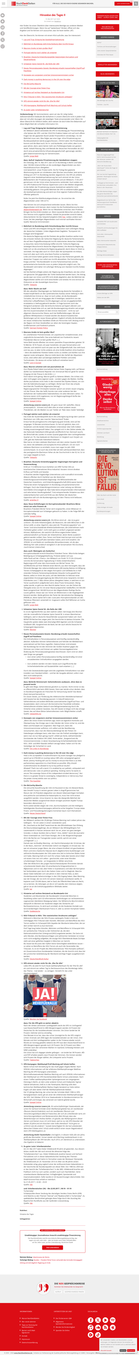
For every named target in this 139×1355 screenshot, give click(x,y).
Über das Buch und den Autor (106, 495)
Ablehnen (123, 1350)
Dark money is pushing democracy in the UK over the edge (47, 79)
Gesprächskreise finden (74, 1292)
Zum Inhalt (100, 499)
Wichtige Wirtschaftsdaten (105, 255)
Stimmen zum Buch (103, 433)
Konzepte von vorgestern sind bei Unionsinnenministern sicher (49, 75)
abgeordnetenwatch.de (33, 209)
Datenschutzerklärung (30, 1343)
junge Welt (34, 156)
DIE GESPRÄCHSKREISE (69, 1283)
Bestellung (100, 437)
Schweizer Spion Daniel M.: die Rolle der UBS (41, 64)
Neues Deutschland (37, 813)
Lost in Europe (35, 363)
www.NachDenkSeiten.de (23, 1353)
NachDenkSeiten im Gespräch (107, 114)
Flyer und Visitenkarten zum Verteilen (107, 266)
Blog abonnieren (107, 74)
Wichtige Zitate (102, 251)
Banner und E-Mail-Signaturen (28, 1331)
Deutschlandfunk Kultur (39, 959)
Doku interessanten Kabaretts (106, 240)
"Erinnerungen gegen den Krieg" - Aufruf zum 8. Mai (107, 16)
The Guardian (35, 781)
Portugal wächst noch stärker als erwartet (40, 52)
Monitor (33, 629)
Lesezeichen (101, 425)
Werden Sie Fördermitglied (65, 1327)
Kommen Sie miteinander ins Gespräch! (68, 1287)
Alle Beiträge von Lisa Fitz (105, 100)
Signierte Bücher (102, 441)
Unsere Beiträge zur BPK (105, 293)
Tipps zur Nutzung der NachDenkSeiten (30, 1326)
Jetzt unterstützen (124, 3)
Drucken (2, 21)
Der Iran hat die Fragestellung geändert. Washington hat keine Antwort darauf (107, 176)
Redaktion (57, 21)
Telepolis (33, 285)
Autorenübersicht (107, 322)
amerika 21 (34, 500)
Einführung (100, 503)
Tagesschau (34, 1060)
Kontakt (24, 1336)
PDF (2, 27)
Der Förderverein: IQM (64, 1318)
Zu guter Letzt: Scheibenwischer (36, 110)
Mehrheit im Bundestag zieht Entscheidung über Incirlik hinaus (49, 44)
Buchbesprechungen (103, 511)
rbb (31, 1184)
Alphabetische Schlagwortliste (107, 277)
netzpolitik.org (35, 714)
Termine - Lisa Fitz (103, 104)
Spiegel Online (35, 401)
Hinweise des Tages (27, 1214)
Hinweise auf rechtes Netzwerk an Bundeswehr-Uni (44, 92)
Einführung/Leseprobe (104, 429)
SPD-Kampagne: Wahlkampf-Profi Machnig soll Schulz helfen (48, 105)
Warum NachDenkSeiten (30, 1318)
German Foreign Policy (39, 328)
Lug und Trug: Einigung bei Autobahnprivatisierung (44, 39)
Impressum (26, 1339)
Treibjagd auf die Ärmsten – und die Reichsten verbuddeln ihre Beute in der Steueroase (107, 185)
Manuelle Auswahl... (107, 1350)
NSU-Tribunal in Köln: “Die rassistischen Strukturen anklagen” (48, 97)
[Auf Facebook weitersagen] (2, 35)
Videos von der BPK (103, 297)
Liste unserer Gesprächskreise (106, 51)
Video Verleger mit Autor (105, 507)
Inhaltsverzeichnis (103, 421)
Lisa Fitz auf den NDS (107, 83)
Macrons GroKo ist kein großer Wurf (38, 48)
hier (63, 217)
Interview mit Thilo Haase (105, 55)
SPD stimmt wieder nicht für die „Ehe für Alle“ (42, 101)
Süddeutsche (35, 911)
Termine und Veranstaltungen (106, 46)
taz (31, 889)
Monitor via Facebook (38, 1019)
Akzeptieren (131, 1350)
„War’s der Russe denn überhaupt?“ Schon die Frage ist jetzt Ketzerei (107, 168)
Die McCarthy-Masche (32, 84)
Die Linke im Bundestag (39, 748)
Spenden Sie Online (63, 1330)
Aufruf (99, 42)
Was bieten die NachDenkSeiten (107, 28)
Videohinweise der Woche (41, 1257)
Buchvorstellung (102, 369)
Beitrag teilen (2, 15)
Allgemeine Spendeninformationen (64, 1323)
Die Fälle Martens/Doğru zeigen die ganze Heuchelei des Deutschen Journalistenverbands (107, 194)
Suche (136, 4)
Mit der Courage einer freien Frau (37, 88)
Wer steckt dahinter (29, 1322)
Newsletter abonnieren (107, 65)
